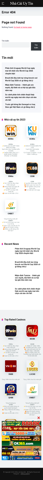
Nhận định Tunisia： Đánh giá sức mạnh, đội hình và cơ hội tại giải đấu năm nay (20, 87)
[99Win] (11, 173)
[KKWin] (11, 136)
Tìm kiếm (5, 41)
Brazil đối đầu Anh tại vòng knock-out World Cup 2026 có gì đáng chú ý (21, 79)
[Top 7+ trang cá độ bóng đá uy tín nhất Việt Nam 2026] (21, 3)
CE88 (32, 176)
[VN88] (11, 371)
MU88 (32, 339)
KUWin (32, 139)
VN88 (10, 374)
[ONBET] (11, 211)
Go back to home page (23, 27)
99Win (10, 176)
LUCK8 (32, 374)
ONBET (11, 214)
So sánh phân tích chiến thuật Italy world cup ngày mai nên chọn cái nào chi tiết (21, 97)
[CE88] (32, 173)
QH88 (10, 398)
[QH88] (11, 395)
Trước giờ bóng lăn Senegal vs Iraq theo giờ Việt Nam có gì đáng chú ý (20, 105)
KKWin (10, 139)
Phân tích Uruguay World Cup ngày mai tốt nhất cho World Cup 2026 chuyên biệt (20, 71)
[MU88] (32, 336)
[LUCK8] (32, 371)
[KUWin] (32, 136)
